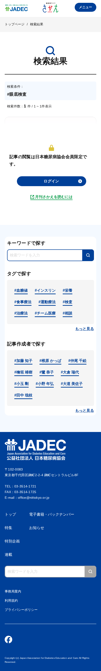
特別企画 (12, 541)
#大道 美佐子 (72, 384)
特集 (8, 528)
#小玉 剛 (21, 384)
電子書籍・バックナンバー (51, 514)
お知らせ (36, 528)
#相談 (67, 313)
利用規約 (11, 600)
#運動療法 (47, 302)
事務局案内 (13, 591)
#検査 (67, 302)
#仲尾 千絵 (77, 361)
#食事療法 (22, 302)
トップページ (14, 24)
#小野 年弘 (45, 384)
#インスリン (45, 290)
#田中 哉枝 (23, 395)
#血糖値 (21, 290)
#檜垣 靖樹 (23, 372)
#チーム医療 (45, 313)
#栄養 (67, 290)
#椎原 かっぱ (50, 361)
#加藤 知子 (23, 361)
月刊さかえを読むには (54, 197)
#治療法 (21, 313)
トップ (10, 514)
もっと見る (84, 329)
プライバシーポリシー (21, 610)
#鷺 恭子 (46, 372)
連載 (8, 555)
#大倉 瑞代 (70, 372)
